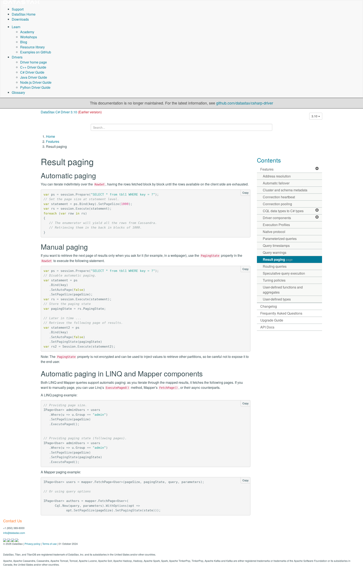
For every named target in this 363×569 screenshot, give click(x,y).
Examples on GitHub (35, 52)
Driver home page (33, 62)
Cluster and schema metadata (285, 190)
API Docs (267, 327)
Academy (27, 31)
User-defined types (277, 299)
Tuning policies (274, 280)
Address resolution (277, 176)
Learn (16, 26)
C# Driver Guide (32, 72)
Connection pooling (277, 203)
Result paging (278, 259)
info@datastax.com (14, 533)
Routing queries (275, 266)
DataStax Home (24, 14)
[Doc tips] (9, 539)
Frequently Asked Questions (281, 313)
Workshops (28, 36)
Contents (269, 160)
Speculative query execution (284, 273)
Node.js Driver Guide (35, 82)
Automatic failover (276, 183)
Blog (23, 42)
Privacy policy (32, 543)
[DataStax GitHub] (16, 539)
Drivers (17, 57)
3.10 (315, 116)
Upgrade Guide (271, 320)
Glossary (18, 92)
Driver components (277, 217)
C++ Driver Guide (33, 67)
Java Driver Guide (33, 77)
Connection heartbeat (279, 197)
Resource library (32, 47)
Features (52, 141)
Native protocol (274, 231)
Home (50, 136)
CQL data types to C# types (283, 210)
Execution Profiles (276, 224)
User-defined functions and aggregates (283, 290)
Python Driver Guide (35, 87)
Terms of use (49, 543)
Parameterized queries (280, 238)
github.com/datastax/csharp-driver (244, 103)
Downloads (20, 19)
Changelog (268, 306)
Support (18, 9)
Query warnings (274, 252)
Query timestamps (276, 245)
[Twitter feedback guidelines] (13, 539)
